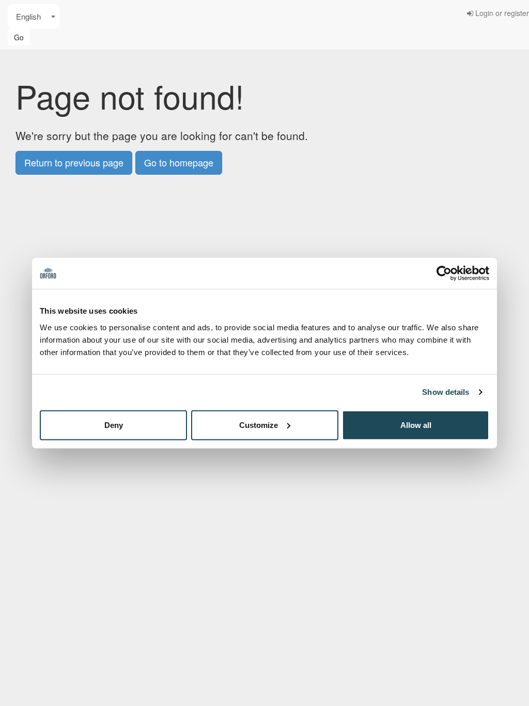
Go (19, 37)
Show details (445, 392)
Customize (258, 424)
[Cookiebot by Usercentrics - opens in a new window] (444, 273)
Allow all (415, 424)
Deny (113, 424)
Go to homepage (178, 162)
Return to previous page (73, 162)
